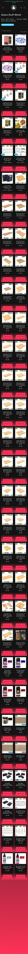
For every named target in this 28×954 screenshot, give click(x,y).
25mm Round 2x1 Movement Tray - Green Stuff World (7, 270)
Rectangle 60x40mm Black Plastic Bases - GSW (7, 784)
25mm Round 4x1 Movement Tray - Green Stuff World (7, 297)
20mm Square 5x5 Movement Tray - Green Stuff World (7, 644)
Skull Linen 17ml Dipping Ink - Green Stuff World (7, 867)
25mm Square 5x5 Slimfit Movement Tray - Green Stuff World (20, 413)
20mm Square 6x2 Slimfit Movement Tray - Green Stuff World (7, 500)
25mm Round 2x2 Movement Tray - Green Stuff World (20, 242)
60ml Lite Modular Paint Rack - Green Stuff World (20, 644)
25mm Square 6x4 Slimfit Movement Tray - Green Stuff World (7, 442)
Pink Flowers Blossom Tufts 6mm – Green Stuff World (7, 49)
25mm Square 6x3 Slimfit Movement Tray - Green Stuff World (7, 327)
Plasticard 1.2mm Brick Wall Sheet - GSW (20, 757)
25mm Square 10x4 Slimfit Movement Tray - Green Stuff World (7, 356)
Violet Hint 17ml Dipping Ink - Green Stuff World (7, 950)
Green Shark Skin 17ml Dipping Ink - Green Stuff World (20, 895)
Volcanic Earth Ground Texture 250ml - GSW (7, 729)
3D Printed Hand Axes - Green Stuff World (7, 839)
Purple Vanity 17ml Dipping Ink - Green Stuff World (7, 922)
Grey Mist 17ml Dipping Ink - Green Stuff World (7, 895)
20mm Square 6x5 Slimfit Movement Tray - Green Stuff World (7, 529)
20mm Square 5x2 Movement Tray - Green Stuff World (20, 615)
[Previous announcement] (2, 2)
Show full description (8, 24)
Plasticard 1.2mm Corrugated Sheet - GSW (20, 729)
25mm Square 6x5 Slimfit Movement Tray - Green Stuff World (7, 413)
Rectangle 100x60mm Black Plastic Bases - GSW (7, 812)
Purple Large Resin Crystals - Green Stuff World (7, 76)
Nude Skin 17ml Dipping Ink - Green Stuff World (20, 950)
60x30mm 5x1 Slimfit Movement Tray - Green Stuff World (20, 298)
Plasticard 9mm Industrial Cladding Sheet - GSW (7, 757)
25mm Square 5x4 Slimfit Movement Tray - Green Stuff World (20, 384)
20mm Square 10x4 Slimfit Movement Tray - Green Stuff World (20, 471)
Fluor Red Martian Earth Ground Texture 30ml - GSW (7, 701)
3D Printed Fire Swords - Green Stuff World (7, 159)
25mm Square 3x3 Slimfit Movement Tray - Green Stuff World (7, 384)
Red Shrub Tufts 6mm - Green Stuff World (20, 131)
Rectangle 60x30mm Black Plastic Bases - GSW (20, 784)
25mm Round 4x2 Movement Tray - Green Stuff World (20, 270)
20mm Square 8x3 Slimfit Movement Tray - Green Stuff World (7, 471)
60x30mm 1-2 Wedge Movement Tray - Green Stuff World (7, 615)
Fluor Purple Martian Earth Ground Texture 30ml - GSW (7, 672)
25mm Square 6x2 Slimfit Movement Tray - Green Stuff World (20, 356)
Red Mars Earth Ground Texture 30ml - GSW (20, 700)
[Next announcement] (25, 2)
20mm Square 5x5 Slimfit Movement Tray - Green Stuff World (20, 529)
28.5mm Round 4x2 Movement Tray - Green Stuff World (20, 214)
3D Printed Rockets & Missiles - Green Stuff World (20, 812)
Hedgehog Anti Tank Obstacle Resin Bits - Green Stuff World (7, 104)
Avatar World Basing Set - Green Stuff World (7, 187)
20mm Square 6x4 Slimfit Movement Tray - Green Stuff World (7, 558)
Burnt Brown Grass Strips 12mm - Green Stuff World (20, 104)
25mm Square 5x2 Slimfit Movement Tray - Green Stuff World (20, 442)
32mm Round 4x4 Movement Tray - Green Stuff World (20, 187)
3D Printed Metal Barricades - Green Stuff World (20, 159)
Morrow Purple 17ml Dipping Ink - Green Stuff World (20, 922)
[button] (3, 7)
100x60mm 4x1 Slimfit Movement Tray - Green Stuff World (7, 586)
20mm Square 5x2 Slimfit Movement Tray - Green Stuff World (20, 558)
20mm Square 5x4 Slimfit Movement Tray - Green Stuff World (20, 500)
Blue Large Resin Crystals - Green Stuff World (21, 49)
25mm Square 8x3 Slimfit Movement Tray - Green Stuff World (20, 327)
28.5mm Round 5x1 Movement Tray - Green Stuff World (7, 242)
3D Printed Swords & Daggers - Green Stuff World (20, 839)
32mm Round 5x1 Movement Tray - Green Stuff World (7, 214)
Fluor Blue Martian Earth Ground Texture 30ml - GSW (20, 672)
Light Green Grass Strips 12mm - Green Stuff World (7, 131)
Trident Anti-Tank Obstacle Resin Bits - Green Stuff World (20, 76)
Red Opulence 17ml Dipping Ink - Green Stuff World (20, 867)
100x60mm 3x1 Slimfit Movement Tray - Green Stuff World (20, 586)
